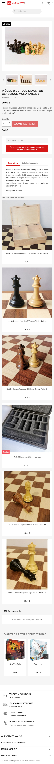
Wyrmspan (38, 664)
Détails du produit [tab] (30, 163)
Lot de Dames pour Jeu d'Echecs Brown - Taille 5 (27, 389)
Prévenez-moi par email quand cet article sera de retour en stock (27, 148)
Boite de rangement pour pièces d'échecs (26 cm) (27, 253)
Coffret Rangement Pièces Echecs (27, 457)
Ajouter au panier (25, 124)
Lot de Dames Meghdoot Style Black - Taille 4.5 (27, 593)
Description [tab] (13, 163)
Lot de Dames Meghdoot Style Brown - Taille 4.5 (27, 525)
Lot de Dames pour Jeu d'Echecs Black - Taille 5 (27, 321)
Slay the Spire (15, 664)
